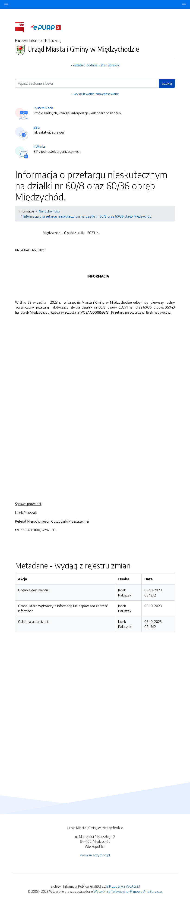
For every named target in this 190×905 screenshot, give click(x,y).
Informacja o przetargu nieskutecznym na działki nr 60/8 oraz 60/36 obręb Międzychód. (87, 216)
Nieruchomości (49, 211)
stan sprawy (110, 65)
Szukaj (167, 83)
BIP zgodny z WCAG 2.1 (123, 886)
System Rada (43, 108)
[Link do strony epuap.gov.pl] (46, 27)
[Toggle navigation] (183, 4)
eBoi (37, 127)
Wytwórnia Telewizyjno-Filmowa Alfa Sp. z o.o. (128, 891)
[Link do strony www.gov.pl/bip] (22, 27)
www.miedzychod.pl (95, 855)
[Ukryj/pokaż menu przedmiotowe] (6, 4)
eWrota (39, 146)
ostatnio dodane (85, 65)
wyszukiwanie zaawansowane (96, 94)
